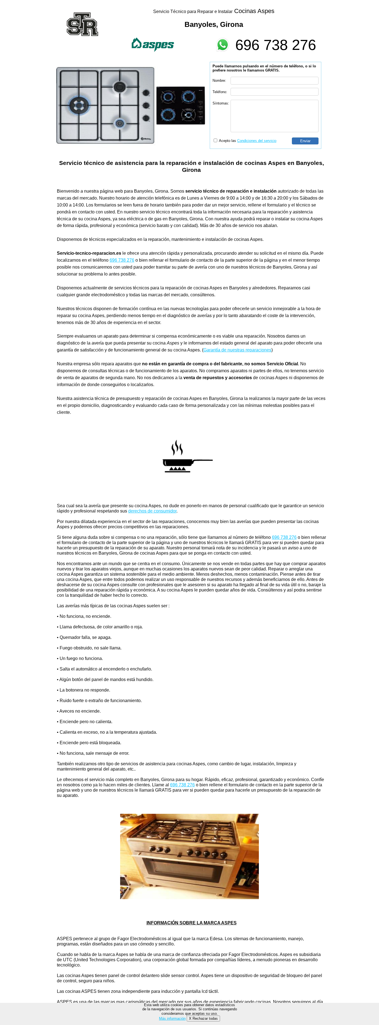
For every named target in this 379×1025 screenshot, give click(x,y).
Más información (172, 1018)
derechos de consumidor (152, 511)
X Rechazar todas (203, 1018)
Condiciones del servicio (256, 141)
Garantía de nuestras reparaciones (237, 350)
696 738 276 (275, 45)
